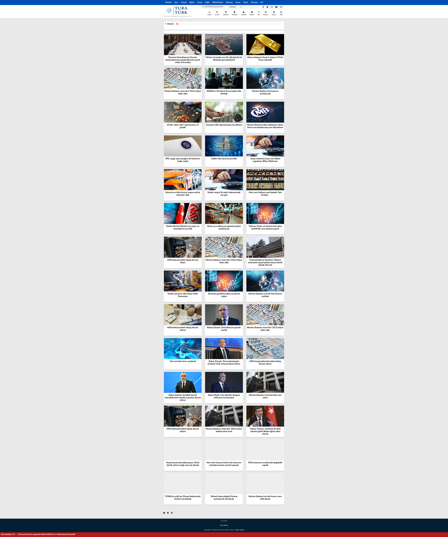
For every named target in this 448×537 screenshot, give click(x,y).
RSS (281, 14)
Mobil (209, 14)
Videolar (234, 14)
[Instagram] (272, 7)
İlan (259, 14)
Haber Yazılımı (239, 530)
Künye (274, 14)
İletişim (265, 14)
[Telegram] (281, 7)
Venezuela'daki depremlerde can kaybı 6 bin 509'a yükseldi (42, 534)
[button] (262, 2)
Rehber (252, 14)
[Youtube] (276, 7)
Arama (217, 14)
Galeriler (226, 14)
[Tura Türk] (177, 11)
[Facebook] (263, 7)
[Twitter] (267, 7)
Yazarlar (243, 14)
